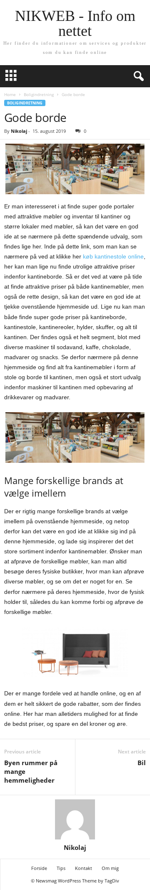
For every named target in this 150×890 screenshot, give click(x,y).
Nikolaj (19, 131)
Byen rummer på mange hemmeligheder (31, 771)
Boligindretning (39, 94)
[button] (137, 76)
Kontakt (83, 868)
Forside (39, 868)
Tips (61, 868)
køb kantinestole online (113, 256)
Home (10, 94)
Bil (142, 762)
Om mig (110, 868)
